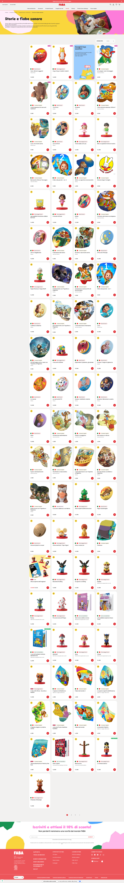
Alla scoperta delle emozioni (83, 508)
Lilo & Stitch (56, 143)
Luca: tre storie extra (36, 143)
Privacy (96, 877)
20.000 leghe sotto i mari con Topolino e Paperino (39, 363)
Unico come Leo (79, 545)
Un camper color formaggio (105, 71)
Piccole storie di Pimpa (59, 618)
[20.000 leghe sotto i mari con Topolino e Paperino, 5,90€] (39, 347)
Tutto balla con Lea (80, 143)
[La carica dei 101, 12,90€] (62, 384)
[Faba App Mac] (102, 861)
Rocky (32, 618)
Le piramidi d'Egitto (103, 727)
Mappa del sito (104, 877)
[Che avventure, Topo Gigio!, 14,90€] (62, 530)
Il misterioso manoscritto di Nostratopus (83, 289)
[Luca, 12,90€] (106, 310)
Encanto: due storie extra (82, 252)
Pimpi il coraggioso (80, 435)
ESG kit (35, 869)
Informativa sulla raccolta (49, 881)
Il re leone (33, 399)
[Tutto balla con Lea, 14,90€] (84, 128)
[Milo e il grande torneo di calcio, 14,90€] (106, 128)
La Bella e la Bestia (35, 325)
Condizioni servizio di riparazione (76, 877)
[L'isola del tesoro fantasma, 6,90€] (84, 310)
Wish (31, 435)
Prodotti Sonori (49, 8)
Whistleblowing (38, 862)
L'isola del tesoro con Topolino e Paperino (84, 472)
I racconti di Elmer (58, 362)
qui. (70, 839)
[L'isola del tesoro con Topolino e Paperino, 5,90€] (84, 456)
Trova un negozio (39, 855)
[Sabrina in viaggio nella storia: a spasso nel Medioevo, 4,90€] (62, 675)
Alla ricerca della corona (82, 618)
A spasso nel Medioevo (59, 691)
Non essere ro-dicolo (103, 435)
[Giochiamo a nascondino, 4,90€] (62, 456)
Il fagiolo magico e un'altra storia (38, 727)
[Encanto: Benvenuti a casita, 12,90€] (106, 384)
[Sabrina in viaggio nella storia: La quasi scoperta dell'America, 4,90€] (106, 675)
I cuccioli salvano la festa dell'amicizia (37, 654)
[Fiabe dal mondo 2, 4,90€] (84, 675)
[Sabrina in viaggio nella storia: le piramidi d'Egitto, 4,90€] (106, 712)
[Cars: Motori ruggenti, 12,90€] (39, 56)
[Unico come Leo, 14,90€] (84, 530)
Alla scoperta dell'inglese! (38, 581)
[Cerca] (110, 5)
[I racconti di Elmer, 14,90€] (62, 347)
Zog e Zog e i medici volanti (61, 71)
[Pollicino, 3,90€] (106, 530)
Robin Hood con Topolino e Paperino (38, 509)
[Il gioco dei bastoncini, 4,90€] (39, 456)
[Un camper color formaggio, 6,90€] (106, 56)
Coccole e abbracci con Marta (61, 508)
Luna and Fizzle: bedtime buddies (60, 727)
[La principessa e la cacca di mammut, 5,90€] (39, 92)
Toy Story (55, 107)
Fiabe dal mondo (79, 727)
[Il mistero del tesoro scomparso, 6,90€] (106, 201)
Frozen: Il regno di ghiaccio (105, 362)
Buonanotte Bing (57, 581)
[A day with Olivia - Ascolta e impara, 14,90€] (39, 675)
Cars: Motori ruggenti (36, 71)
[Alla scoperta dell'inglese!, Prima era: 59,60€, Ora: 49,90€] (39, 566)
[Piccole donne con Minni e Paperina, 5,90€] (106, 456)
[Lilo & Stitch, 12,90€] (62, 128)
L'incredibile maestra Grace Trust (105, 618)
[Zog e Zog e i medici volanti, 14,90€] (62, 56)
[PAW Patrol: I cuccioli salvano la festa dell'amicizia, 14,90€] (39, 639)
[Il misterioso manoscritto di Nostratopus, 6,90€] (84, 273)
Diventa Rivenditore (39, 859)
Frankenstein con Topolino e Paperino (61, 289)
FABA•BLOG (75, 860)
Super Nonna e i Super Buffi (38, 289)
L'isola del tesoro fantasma (83, 325)
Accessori (40, 8)
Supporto (36, 852)
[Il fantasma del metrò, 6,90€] (62, 237)
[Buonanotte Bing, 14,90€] (62, 566)
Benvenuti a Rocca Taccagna (38, 180)
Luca (98, 325)
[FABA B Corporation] (16, 870)
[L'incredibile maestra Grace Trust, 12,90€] (106, 602)
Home (6, 12)
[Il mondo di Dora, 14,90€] (62, 201)
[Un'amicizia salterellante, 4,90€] (62, 420)
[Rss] (100, 855)
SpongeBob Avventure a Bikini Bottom (39, 217)
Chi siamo (55, 854)
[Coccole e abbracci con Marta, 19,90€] (62, 493)
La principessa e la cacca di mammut (38, 108)
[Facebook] (95, 855)
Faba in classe (56, 860)
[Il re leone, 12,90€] (39, 384)
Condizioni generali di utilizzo (59, 877)
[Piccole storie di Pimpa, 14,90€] (62, 602)
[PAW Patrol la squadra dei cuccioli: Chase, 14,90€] (106, 639)
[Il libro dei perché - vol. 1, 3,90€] (106, 273)
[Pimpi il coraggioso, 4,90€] (84, 420)
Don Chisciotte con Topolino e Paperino (61, 326)
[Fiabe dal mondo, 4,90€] (84, 712)
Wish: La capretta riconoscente (84, 180)
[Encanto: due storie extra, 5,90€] (84, 237)
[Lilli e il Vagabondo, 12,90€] (39, 237)
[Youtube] (103, 855)
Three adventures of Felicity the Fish (39, 764)
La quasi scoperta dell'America (106, 691)
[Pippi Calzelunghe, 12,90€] (106, 493)
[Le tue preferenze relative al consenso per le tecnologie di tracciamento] (2, 881)
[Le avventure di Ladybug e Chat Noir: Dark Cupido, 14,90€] (62, 748)
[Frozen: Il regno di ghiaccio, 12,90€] (106, 347)
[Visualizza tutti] (48, 587)
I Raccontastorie (31, 8)
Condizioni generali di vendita (43, 877)
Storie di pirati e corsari (37, 545)
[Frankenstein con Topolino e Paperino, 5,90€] (62, 273)
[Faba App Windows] (95, 861)
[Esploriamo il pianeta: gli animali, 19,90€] (84, 347)
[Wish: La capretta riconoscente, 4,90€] (84, 165)
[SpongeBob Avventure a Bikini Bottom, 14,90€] (39, 201)
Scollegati (55, 863)
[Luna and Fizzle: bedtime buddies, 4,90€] (62, 712)
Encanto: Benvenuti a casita (105, 399)
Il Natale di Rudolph (36, 799)
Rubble (99, 581)
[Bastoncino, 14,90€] (84, 748)
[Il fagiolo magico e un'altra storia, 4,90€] (39, 712)
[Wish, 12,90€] (39, 420)
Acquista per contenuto (25, 12)
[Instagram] (92, 855)
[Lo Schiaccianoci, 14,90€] (106, 748)
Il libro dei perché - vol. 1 (104, 289)
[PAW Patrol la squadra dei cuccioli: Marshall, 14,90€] (62, 639)
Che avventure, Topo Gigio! (61, 545)
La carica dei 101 (57, 399)
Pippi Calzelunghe (102, 508)
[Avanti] (79, 815)
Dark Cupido (56, 763)
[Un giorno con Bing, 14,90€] (84, 566)
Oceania (77, 107)
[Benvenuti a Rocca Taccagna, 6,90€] (39, 165)
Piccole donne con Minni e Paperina (104, 472)
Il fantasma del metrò (59, 252)
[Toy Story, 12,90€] (62, 92)
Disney (73, 8)
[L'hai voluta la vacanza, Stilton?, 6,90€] (106, 92)
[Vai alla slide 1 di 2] (3, 1)
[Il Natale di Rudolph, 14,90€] (39, 784)
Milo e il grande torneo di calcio (106, 143)
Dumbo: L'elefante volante (82, 399)
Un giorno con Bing (80, 581)
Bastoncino (78, 763)
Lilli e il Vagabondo (35, 252)
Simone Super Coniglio (103, 180)
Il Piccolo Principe (102, 252)
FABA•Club (74, 863)
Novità (67, 8)
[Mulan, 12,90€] (84, 201)
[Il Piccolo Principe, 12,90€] (106, 237)
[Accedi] (116, 5)
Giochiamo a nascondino (60, 471)
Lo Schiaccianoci (102, 763)
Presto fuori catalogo (82, 8)
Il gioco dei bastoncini (36, 471)
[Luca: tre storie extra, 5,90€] (39, 128)
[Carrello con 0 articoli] (119, 5)
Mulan (76, 216)
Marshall (55, 654)
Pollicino (99, 545)
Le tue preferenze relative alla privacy (67, 881)
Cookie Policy (89, 877)
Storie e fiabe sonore (37, 12)
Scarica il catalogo (76, 854)
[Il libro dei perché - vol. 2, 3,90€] (62, 165)
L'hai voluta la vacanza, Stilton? (106, 107)
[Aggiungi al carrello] (48, 77)
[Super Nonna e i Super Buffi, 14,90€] (39, 273)
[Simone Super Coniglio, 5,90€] (106, 165)
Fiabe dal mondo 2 (80, 691)
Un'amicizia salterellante (60, 435)
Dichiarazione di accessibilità (38, 865)
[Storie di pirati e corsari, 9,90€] (39, 530)
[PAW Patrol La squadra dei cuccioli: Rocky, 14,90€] (39, 602)
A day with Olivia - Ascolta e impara (38, 691)
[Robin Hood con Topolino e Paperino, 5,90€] (39, 493)
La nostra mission (57, 857)
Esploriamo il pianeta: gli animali (84, 362)
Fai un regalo (93, 8)
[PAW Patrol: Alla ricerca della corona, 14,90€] (84, 602)
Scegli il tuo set (59, 8)
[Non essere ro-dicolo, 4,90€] (106, 420)
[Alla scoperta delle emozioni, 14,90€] (84, 493)
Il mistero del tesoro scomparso (106, 216)
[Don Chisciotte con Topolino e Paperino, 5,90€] (62, 310)
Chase (99, 654)
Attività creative (75, 857)
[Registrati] (113, 4)
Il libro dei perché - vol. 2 (60, 180)
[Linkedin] (98, 855)
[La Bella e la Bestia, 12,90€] (39, 310)
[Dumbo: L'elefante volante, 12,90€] (84, 384)
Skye (76, 654)
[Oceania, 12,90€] (84, 92)
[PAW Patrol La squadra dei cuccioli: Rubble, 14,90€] (106, 566)
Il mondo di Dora (57, 216)
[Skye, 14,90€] (84, 639)
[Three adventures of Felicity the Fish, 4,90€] (39, 748)
